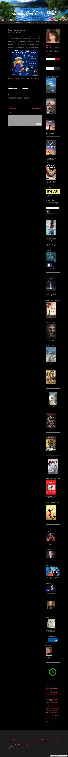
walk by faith (56, 717)
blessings (48, 686)
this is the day (48, 715)
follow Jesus (49, 689)
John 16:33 (49, 697)
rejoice (50, 706)
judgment (47, 699)
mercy (56, 700)
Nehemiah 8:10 (48, 702)
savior (47, 712)
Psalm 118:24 (52, 705)
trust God (57, 715)
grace (49, 694)
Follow (48, 211)
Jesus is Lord (52, 696)
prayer (58, 703)
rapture (56, 705)
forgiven (55, 689)
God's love (54, 691)
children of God (55, 686)
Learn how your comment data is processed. (31, 126)
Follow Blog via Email (50, 200)
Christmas (47, 688)
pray (8, 744)
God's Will (57, 691)
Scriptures (50, 712)
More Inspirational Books (29, 22)
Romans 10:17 (51, 744)
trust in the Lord (48, 717)
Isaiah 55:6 (37, 741)
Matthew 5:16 (52, 700)
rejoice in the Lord (32, 744)
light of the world (51, 699)
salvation (54, 710)
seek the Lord (57, 712)
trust (54, 715)
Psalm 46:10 (48, 705)
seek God (52, 712)
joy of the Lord (54, 697)
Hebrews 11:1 (51, 694)
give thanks (47, 691)
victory (53, 717)
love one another (48, 700)
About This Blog (39, 22)
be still (46, 686)
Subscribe (57, 68)
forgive (53, 689)
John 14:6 (51, 741)
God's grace (51, 691)
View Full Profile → (49, 54)
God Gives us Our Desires (37, 108)
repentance (47, 708)
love (54, 699)
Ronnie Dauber (19, 32)
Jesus (48, 696)
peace (52, 702)
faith (58, 688)
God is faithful (54, 692)
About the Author (49, 22)
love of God (57, 699)
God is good (22, 741)
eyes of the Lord (54, 688)
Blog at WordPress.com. (13, 755)
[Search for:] (53, 59)
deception (50, 688)
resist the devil (51, 708)
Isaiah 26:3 (56, 694)
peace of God (56, 702)
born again (51, 686)
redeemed (47, 706)
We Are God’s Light (12, 108)
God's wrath (48, 692)
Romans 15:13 (49, 710)
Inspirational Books (18, 22)
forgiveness (58, 689)
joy (56, 741)
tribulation (51, 715)
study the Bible (53, 714)
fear (46, 689)
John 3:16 (56, 696)
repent (58, 706)
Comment (38, 124)
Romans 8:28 (55, 708)
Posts (11, 94)
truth (51, 717)
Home (10, 22)
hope (54, 694)
